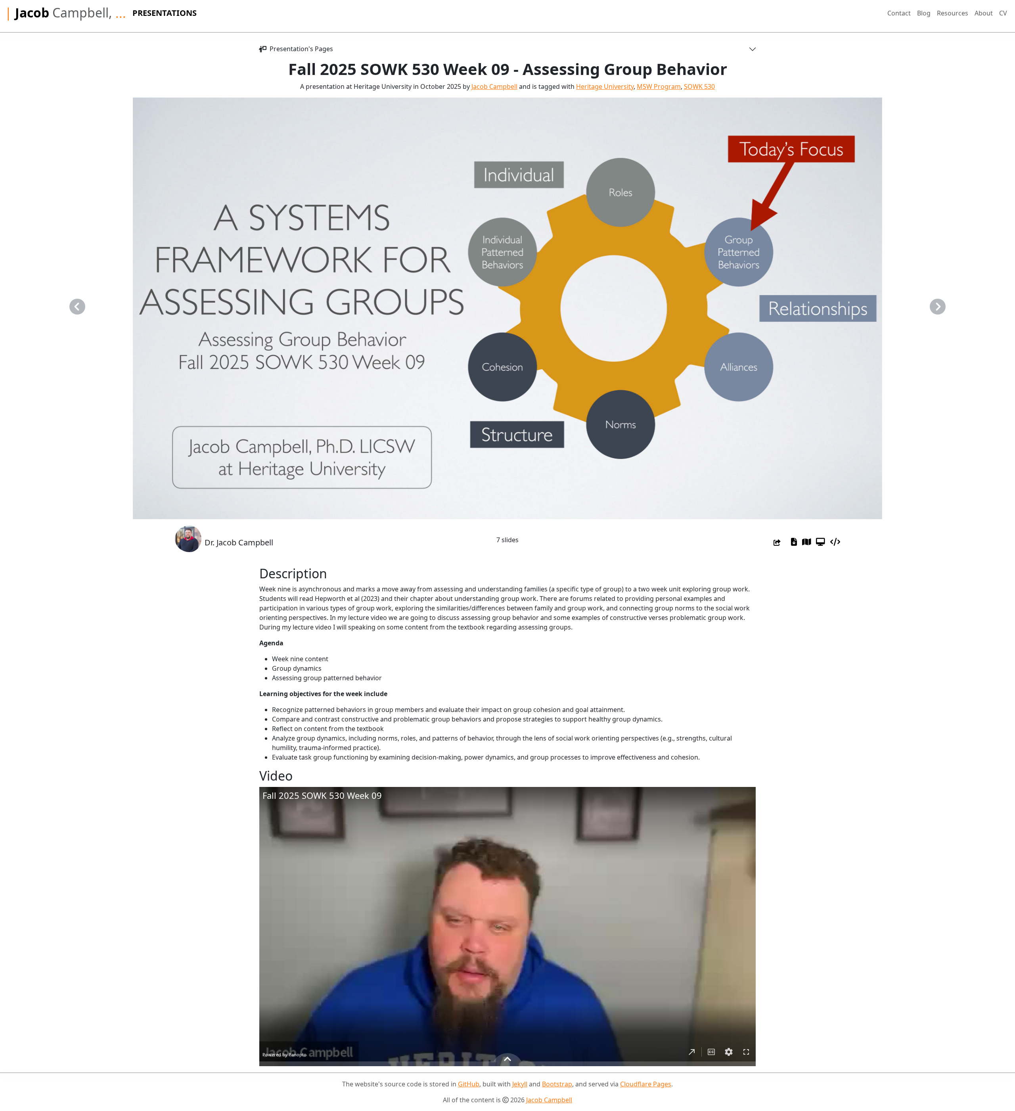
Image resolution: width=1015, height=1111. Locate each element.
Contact (899, 13)
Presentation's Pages (299, 48)
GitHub (468, 1084)
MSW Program (659, 86)
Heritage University (605, 86)
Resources (952, 13)
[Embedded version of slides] (835, 541)
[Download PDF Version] (794, 541)
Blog (924, 13)
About (984, 13)
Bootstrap (557, 1084)
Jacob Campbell (494, 86)
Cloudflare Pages (645, 1084)
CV (1003, 13)
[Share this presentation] (777, 542)
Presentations (164, 13)
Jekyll (519, 1084)
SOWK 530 (699, 86)
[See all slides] (806, 541)
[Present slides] (820, 541)
